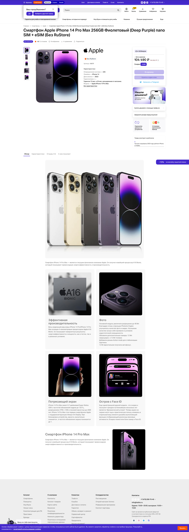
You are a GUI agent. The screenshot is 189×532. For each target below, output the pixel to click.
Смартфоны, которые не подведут (74, 19)
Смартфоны (28, 499)
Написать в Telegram (150, 82)
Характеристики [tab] (38, 154)
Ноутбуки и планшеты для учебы (105, 19)
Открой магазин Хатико (105, 502)
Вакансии (51, 508)
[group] (57, 76)
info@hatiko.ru (137, 502)
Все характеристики (90, 86)
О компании (52, 495)
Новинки (127, 19)
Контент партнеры (103, 508)
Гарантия (75, 508)
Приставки (27, 514)
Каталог (26, 495)
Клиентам (75, 495)
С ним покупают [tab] (64, 154)
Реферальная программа (105, 505)
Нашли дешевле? (78, 524)
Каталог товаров (54, 502)
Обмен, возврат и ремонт (81, 511)
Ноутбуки (27, 505)
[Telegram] (144, 520)
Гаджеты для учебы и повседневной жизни (40, 19)
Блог (83, 2)
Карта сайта (52, 505)
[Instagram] (139, 520)
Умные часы (28, 508)
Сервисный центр (78, 514)
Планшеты (27, 502)
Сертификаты (77, 517)
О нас (112, 2)
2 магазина (37, 2)
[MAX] (149, 520)
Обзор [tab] (26, 154)
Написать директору (56, 517)
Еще (161, 19)
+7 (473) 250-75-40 (156, 2)
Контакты (120, 2)
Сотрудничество (102, 495)
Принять (182, 528)
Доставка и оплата (93, 2)
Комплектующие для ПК (32, 511)
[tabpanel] (94, 314)
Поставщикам (101, 499)
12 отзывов (43, 41)
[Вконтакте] (134, 520)
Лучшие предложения (145, 19)
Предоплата (76, 521)
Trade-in (105, 2)
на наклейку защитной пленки (172, 162)
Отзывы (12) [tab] (51, 154)
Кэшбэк (75, 502)
